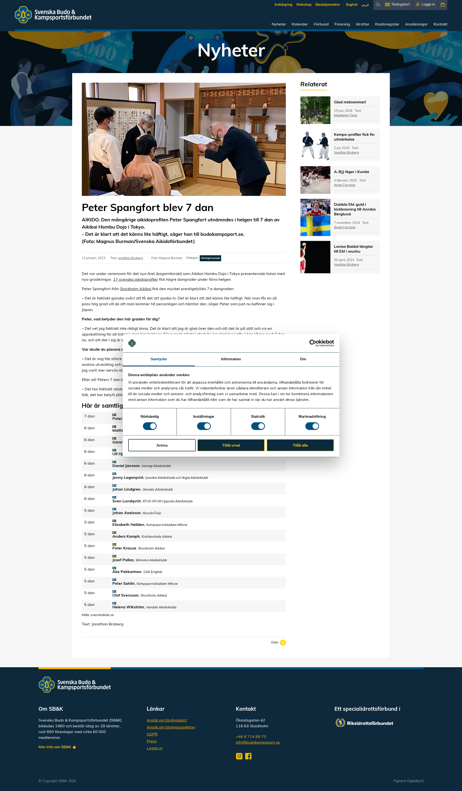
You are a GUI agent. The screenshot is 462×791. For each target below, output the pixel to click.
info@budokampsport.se (258, 743)
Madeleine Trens (345, 115)
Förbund (321, 24)
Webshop (304, 5)
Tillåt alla (300, 445)
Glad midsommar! (350, 102)
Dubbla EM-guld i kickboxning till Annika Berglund (355, 209)
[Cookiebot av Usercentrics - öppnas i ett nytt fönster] (313, 343)
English (352, 5)
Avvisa (161, 445)
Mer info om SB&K (54, 747)
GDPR (152, 734)
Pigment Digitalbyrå (408, 781)
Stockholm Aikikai (135, 289)
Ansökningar (416, 24)
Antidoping (283, 5)
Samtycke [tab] (159, 359)
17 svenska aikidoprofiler (135, 280)
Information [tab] (231, 359)
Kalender (300, 24)
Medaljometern (327, 5)
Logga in (154, 748)
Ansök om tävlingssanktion (171, 727)
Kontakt (441, 24)
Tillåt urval (231, 445)
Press (152, 741)
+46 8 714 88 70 (251, 737)
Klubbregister (387, 24)
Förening (342, 24)
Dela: (275, 642)
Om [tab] (303, 359)
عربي (365, 5)
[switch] (204, 426)
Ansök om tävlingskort (167, 720)
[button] (398, 5)
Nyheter (279, 24)
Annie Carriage (344, 185)
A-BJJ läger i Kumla (351, 172)
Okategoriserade (210, 258)
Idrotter (362, 24)
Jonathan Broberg (130, 258)
